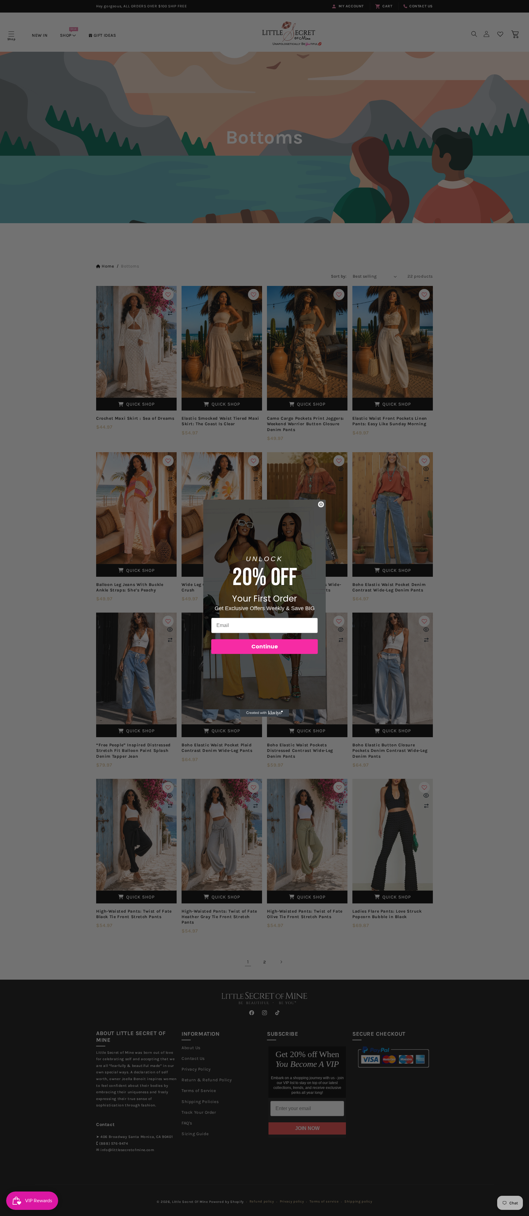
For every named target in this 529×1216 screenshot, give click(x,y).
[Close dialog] (321, 504)
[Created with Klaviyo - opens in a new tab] (264, 713)
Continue (264, 646)
